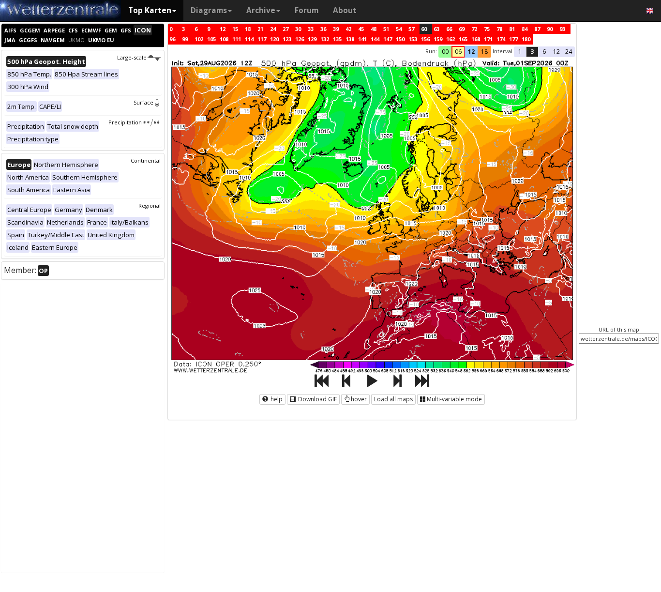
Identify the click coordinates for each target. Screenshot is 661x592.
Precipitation (125, 122)
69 (462, 28)
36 (323, 28)
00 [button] (445, 51)
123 (287, 39)
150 (400, 39)
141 (362, 39)
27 (285, 28)
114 (249, 39)
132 (324, 39)
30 (298, 28)
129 (312, 39)
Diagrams (209, 10)
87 (537, 28)
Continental (146, 160)
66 (449, 28)
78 (499, 28)
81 (512, 28)
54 (399, 28)
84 (524, 28)
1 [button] (520, 51)
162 (450, 39)
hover (359, 399)
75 (487, 28)
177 (513, 39)
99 (185, 39)
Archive (260, 10)
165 (463, 39)
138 (350, 39)
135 (337, 39)
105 (211, 39)
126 (299, 39)
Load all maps (393, 399)
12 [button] (471, 51)
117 (261, 39)
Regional (149, 205)
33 (311, 28)
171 (488, 39)
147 (387, 39)
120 (274, 39)
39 (336, 28)
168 (475, 39)
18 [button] (484, 51)
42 (348, 28)
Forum (306, 10)
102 (199, 39)
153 (412, 39)
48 (373, 28)
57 (411, 28)
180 (526, 39)
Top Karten (149, 10)
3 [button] (532, 51)
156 (425, 39)
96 (172, 39)
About (345, 10)
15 (235, 28)
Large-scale (132, 57)
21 (260, 28)
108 (224, 39)
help (276, 399)
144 (375, 39)
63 (436, 28)
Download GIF (317, 399)
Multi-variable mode (454, 399)
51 (386, 28)
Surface (143, 102)
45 (361, 28)
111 (236, 39)
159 (438, 39)
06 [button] (458, 51)
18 (248, 28)
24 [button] (568, 51)
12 (222, 28)
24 (273, 28)
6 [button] (544, 51)
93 (562, 28)
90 (550, 28)
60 (424, 28)
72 (474, 28)
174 (500, 39)
